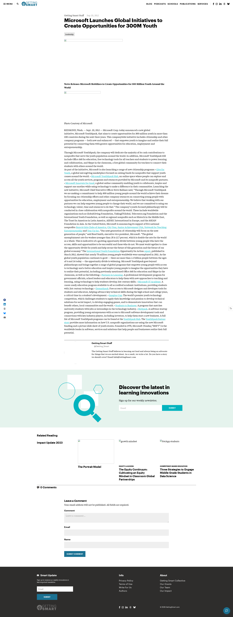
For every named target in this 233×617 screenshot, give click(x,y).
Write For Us (125, 587)
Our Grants (165, 584)
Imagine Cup (115, 295)
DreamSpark (102, 288)
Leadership (69, 34)
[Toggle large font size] (231, 308)
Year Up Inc (93, 230)
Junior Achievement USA (130, 227)
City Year (111, 227)
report (147, 251)
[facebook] (213, 4)
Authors (123, 590)
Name (67, 539)
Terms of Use (125, 584)
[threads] (224, 4)
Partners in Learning (112, 274)
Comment (69, 510)
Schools (173, 4)
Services (203, 4)
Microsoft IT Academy (149, 281)
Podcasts (160, 4)
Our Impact (166, 590)
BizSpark (142, 308)
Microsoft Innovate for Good (79, 183)
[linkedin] (220, 4)
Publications (188, 4)
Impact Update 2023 (49, 442)
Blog (149, 4)
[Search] (18, 4)
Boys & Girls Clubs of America (91, 227)
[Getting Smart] (29, 3)
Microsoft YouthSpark (86, 133)
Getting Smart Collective (172, 580)
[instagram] (217, 4)
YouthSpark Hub (132, 319)
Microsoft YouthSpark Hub (104, 176)
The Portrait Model (89, 466)
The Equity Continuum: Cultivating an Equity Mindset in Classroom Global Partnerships (137, 474)
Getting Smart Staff (74, 15)
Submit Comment (75, 554)
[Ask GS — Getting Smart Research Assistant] (226, 610)
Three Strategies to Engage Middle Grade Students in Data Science (177, 473)
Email (67, 527)
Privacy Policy (126, 580)
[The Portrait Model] (96, 452)
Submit (172, 408)
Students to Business (125, 305)
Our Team (165, 587)
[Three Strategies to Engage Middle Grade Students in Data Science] (178, 452)
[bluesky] (228, 4)
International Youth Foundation (103, 251)
